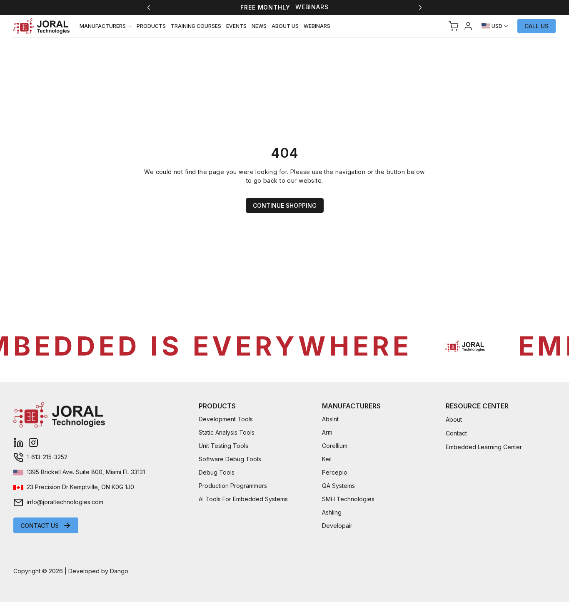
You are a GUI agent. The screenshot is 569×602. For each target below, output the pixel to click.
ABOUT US (285, 26)
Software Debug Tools (230, 459)
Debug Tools (217, 472)
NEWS (259, 26)
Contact (456, 433)
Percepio (334, 472)
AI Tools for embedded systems (243, 498)
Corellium (334, 445)
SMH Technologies (348, 498)
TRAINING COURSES (196, 26)
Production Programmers (233, 485)
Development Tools (226, 419)
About (454, 419)
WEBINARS (317, 26)
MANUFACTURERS (103, 26)
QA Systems (338, 485)
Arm (327, 432)
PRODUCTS (151, 26)
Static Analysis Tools (227, 432)
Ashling (332, 512)
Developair (337, 525)
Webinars (312, 6)
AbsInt (330, 419)
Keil (327, 459)
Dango (119, 571)
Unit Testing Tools (223, 445)
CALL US (536, 26)
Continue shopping (285, 205)
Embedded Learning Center (484, 446)
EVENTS (236, 26)
